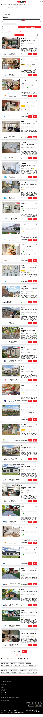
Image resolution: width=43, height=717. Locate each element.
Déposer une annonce (12, 710)
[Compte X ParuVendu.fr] (27, 703)
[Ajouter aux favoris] (36, 38)
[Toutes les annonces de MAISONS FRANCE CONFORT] (5, 480)
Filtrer (22, 20)
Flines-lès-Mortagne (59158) (6, 665)
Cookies (2, 695)
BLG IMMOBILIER (12, 53)
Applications (3, 687)
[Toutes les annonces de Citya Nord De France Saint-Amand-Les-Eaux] (5, 361)
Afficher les (29, 27)
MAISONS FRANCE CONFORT (14, 479)
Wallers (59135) (4, 667)
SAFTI (10, 322)
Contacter (35, 53)
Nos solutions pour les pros (6, 681)
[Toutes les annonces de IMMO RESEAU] (5, 440)
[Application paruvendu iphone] (31, 706)
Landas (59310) (20, 667)
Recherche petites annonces (7, 712)
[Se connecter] (41, 2)
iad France (11, 115)
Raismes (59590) (17, 665)
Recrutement (3, 682)
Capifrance (11, 74)
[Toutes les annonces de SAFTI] (5, 323)
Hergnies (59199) (32, 665)
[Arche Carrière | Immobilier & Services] (39, 711)
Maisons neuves (17, 32)
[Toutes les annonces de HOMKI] (5, 302)
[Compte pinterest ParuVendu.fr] (38, 703)
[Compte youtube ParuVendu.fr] (41, 703)
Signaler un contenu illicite (5, 700)
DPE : (22, 45)
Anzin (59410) (4, 670)
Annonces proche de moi (19, 712)
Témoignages (3, 684)
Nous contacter (4, 689)
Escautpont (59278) (23, 670)
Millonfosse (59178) (5, 663)
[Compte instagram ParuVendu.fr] (35, 703)
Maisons (11, 32)
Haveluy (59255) (22, 672)
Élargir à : (5, 26)
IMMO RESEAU (10, 439)
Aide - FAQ (3, 690)
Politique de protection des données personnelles (10, 697)
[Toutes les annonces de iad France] (5, 116)
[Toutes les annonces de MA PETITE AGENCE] (5, 219)
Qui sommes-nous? (4, 679)
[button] (8, 68)
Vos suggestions (4, 694)
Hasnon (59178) (21, 663)
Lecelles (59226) (13, 663)
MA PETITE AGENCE (13, 218)
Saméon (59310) (25, 665)
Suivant (23, 651)
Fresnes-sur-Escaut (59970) (32, 672)
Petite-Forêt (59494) (29, 667)
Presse (2, 686)
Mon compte (3, 710)
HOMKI (10, 301)
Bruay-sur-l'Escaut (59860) (13, 670)
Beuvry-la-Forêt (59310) (5, 672)
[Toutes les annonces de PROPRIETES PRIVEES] (5, 380)
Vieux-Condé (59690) (33, 670)
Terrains (23, 32)
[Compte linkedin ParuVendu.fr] (29, 703)
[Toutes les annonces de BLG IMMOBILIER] (5, 54)
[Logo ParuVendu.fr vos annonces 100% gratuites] (21, 3)
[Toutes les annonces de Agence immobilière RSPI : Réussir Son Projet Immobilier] (5, 645)
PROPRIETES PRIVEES (13, 379)
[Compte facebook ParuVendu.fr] (32, 703)
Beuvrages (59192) (12, 667)
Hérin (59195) (14, 672)
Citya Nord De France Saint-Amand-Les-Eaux (14, 360)
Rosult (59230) (28, 663)
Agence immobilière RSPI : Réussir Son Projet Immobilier (14, 644)
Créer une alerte (20, 34)
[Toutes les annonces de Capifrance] (5, 75)
